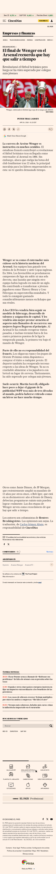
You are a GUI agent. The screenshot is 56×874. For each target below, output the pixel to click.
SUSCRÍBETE (43, 21)
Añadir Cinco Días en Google (16, 136)
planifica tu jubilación (11, 779)
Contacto (9, 848)
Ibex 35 (6, 15)
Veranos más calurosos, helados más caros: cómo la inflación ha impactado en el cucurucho (28, 706)
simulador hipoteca (28, 770)
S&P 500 (22, 15)
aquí (39, 582)
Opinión (6, 565)
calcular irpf (11, 770)
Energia (30, 40)
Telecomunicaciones (17, 40)
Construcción (40, 40)
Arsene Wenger (17, 565)
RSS (38, 851)
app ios (28, 788)
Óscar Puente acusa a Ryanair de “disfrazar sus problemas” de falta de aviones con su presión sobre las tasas (28, 679)
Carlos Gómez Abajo (32, 524)
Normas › (49, 552)
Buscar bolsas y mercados (15, 719)
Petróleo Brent (42, 15)
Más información (8, 576)
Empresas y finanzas (19, 33)
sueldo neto (45, 770)
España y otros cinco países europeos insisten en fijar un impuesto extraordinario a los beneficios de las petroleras (27, 689)
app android (45, 788)
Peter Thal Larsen (28, 119)
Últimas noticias (11, 672)
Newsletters (44, 851)
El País (50, 26)
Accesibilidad (27, 851)
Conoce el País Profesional (28, 798)
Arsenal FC (29, 565)
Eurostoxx (14, 731)
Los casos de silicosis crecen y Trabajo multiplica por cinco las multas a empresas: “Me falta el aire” (27, 698)
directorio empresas (45, 779)
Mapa (34, 851)
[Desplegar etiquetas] (51, 564)
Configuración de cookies (40, 848)
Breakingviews (9, 47)
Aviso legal (16, 848)
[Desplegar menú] (4, 21)
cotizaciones (11, 788)
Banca (5, 40)
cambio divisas (28, 779)
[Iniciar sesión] (51, 21)
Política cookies (26, 848)
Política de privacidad (14, 851)
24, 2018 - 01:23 (28, 122)
